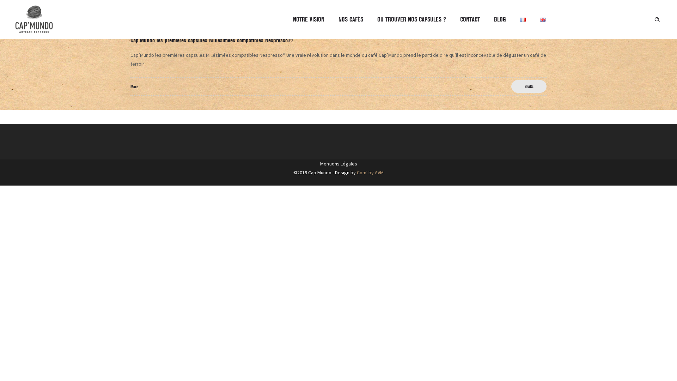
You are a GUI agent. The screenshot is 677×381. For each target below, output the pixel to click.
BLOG (500, 19)
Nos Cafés (350, 19)
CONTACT (470, 19)
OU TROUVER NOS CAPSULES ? (411, 19)
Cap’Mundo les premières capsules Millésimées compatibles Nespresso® (211, 40)
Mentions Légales (338, 164)
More (134, 86)
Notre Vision (308, 19)
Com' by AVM (370, 172)
